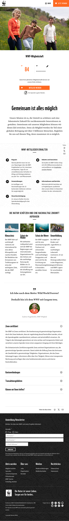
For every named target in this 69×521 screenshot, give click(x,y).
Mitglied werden (10, 468)
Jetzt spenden (62, 3)
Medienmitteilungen (42, 468)
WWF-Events (9, 479)
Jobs (22, 468)
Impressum (54, 471)
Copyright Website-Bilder (11, 515)
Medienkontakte (41, 471)
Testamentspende (11, 474)
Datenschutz (55, 468)
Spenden (8, 471)
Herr (16, 432)
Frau (9, 432)
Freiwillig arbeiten (11, 482)
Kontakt (23, 474)
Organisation (25, 471)
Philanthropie (9, 476)
